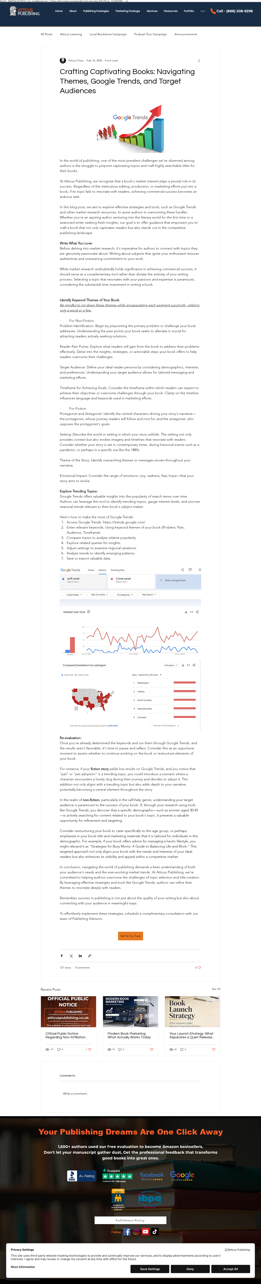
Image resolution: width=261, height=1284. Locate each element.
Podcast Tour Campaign (150, 34)
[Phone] (213, 11)
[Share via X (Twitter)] (71, 956)
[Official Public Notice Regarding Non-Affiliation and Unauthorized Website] (68, 1011)
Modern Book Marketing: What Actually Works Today (129, 1035)
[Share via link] (90, 956)
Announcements (185, 34)
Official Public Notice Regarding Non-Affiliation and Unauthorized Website (66, 1035)
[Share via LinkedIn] (80, 956)
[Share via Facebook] (61, 956)
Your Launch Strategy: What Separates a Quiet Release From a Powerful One (191, 1035)
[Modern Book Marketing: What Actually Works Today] (130, 1011)
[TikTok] (155, 1231)
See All (216, 989)
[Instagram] (136, 1231)
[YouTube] (145, 1231)
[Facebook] (126, 1231)
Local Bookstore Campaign (108, 34)
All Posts (46, 34)
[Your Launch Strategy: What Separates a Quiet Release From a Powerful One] (192, 1011)
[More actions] (199, 60)
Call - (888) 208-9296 (234, 11)
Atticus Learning (71, 34)
